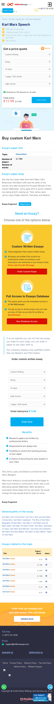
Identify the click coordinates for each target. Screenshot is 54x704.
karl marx (30, 517)
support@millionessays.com (17, 644)
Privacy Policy (16, 663)
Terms (5, 663)
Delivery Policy (30, 663)
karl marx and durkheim (41, 529)
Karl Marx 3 (27, 523)
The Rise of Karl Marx (41, 520)
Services (35, 653)
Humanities (21, 154)
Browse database (16, 19)
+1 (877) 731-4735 (45, 8)
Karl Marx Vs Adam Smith (23, 526)
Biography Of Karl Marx (12, 523)
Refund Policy (20, 666)
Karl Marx (9, 558)
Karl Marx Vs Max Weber (35, 532)
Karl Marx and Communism (13, 517)
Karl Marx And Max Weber (13, 532)
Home (4, 19)
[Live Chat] (50, 687)
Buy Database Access (27, 321)
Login (50, 4)
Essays (6, 653)
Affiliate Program (35, 666)
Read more (25, 204)
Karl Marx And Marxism (20, 529)
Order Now (7, 10)
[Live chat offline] (42, 697)
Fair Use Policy (45, 663)
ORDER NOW (27, 619)
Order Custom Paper (27, 271)
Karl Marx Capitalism (22, 520)
